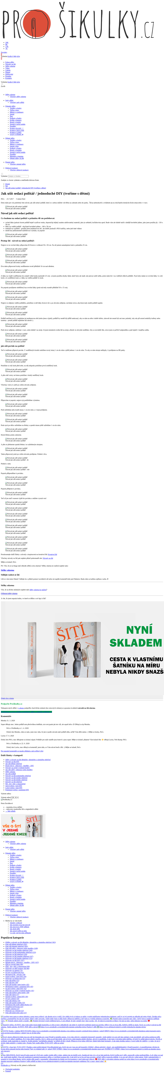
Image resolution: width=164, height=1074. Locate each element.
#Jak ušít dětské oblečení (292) (16, 944)
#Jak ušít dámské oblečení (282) (16, 946)
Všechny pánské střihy (18, 164)
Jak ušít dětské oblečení (13, 764)
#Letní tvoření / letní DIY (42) (16, 989)
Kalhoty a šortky (16, 118)
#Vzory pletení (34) (12, 999)
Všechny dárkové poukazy (19, 170)
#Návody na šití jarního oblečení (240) (18, 950)
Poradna (8, 76)
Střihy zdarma (10, 66)
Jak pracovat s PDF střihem (19, 927)
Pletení (7, 72)
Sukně (12, 114)
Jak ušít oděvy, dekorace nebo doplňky (19, 770)
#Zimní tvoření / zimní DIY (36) (16, 997)
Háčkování (9, 74)
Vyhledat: (4, 176)
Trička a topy (14, 110)
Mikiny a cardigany (17, 112)
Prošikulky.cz (5, 1065)
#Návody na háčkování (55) (15, 978)
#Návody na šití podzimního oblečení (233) (20, 952)
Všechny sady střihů (17, 102)
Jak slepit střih (15, 929)
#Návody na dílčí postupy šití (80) (17, 968)
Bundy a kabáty (15, 122)
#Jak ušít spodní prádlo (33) (15, 1003)
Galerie (7, 70)
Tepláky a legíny (16, 108)
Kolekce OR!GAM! (17, 130)
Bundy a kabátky (16, 150)
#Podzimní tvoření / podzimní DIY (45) (19, 987)
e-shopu (21, 708)
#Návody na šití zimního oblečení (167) (19, 956)
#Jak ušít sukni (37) (12, 995)
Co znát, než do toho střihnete (20, 933)
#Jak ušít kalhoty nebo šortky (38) (17, 993)
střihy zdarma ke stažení (38, 590)
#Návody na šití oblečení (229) (16, 954)
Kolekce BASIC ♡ (17, 128)
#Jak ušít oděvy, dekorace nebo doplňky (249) (21, 948)
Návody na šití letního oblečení (16, 780)
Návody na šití (10, 64)
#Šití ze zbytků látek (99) (14, 964)
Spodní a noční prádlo (17, 124)
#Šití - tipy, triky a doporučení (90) (17, 966)
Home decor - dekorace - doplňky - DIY (19, 766)
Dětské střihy (10, 138)
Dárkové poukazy (11, 168)
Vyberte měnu (6, 797)
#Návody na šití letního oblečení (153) (18, 958)
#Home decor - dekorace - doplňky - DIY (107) (22, 962)
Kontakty (8, 78)
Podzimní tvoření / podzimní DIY (17, 790)
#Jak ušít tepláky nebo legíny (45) (17, 985)
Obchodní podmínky (12, 1069)
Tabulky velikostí (16, 923)
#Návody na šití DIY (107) (14, 960)
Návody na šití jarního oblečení (16, 778)
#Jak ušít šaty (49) (11, 983)
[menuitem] (7, 184)
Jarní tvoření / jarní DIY (13, 786)
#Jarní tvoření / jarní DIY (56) (15, 976)
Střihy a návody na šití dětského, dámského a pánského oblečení (28, 760)
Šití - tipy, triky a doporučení (15, 784)
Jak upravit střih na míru (18, 931)
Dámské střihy (10, 106)
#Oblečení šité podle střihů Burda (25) (18, 1005)
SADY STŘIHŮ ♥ (16, 134)
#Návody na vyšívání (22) (14, 1011)
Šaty (11, 116)
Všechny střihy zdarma (18, 97)
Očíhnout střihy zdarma (9, 593)
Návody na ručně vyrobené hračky (17, 768)
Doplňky (13, 126)
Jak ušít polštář (10, 774)
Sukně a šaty (14, 146)
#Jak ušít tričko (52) (12, 980)
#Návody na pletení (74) (14, 970)
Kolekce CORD (15, 132)
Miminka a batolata (16, 156)
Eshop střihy (9, 62)
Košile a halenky (16, 120)
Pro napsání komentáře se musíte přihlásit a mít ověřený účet (22, 751)
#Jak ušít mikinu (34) (12, 1001)
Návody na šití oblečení (13, 782)
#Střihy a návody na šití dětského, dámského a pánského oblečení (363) (30, 942)
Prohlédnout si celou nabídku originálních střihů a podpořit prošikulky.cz (26, 712)
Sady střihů (9, 100)
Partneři (8, 1071)
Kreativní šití (52, 554)
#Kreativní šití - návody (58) (15, 974)
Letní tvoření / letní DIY (13, 788)
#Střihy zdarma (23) (12, 1009)
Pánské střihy (10, 162)
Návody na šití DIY (12, 762)
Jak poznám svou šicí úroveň (20, 925)
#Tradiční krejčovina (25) (14, 1007)
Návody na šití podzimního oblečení (18, 776)
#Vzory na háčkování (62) (14, 972)
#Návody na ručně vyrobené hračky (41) (19, 991)
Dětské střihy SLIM (17, 158)
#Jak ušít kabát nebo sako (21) (16, 1013)
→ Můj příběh (10, 811)
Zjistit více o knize (7, 698)
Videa (7, 68)
